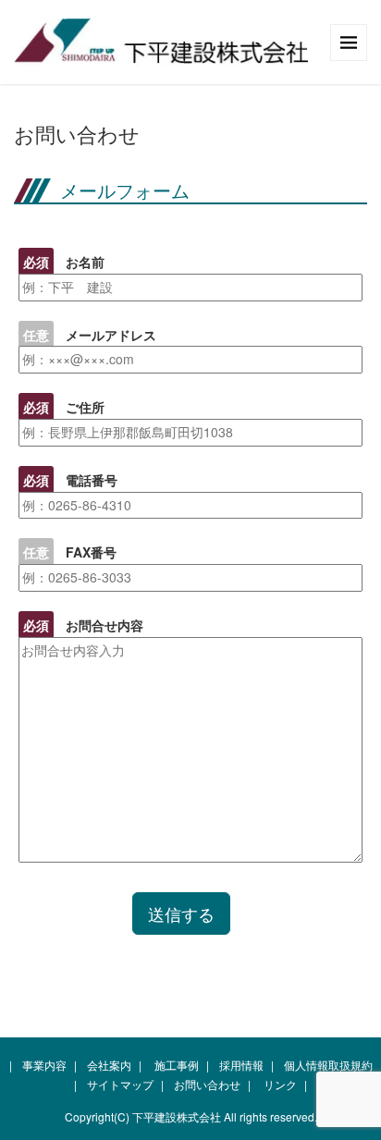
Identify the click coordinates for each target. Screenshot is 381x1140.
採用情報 (241, 1065)
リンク (280, 1084)
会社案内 (109, 1065)
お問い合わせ (207, 1084)
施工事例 (176, 1065)
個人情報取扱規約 (328, 1065)
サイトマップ (120, 1084)
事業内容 (44, 1065)
